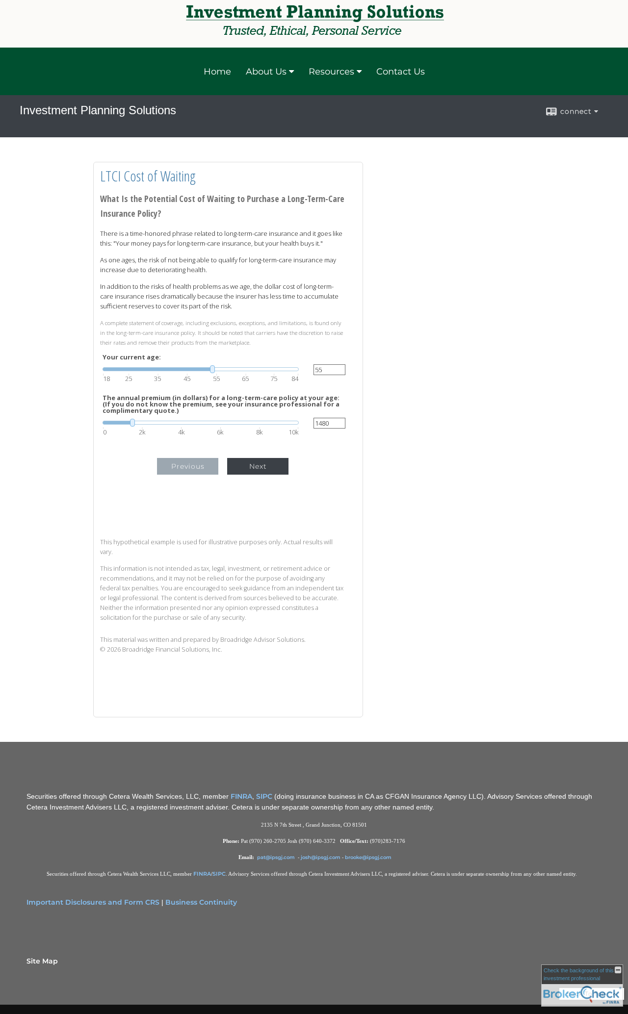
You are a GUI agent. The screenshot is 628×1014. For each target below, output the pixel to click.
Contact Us (400, 71)
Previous (188, 466)
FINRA (241, 796)
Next (258, 466)
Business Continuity (201, 902)
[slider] (201, 369)
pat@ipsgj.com (276, 857)
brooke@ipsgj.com (368, 857)
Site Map (42, 961)
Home (217, 71)
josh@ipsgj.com (320, 857)
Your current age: (132, 357)
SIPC (264, 796)
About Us (266, 71)
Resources (331, 71)
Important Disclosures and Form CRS (92, 902)
